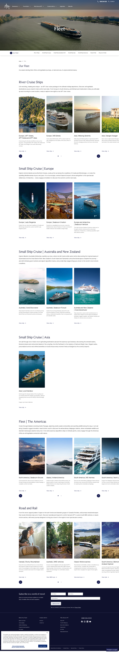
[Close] (47, 632)
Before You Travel (23, 617)
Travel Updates (21, 622)
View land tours (78, 577)
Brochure (41, 620)
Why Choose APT (64, 617)
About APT (62, 620)
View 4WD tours (51, 577)
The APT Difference (64, 622)
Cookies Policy (66, 648)
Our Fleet (62, 629)
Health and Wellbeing (23, 625)
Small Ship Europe (46, 53)
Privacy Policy (78, 607)
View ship (21, 151)
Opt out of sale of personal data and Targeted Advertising (18, 646)
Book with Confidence (64, 625)
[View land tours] (87, 540)
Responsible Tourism (64, 631)
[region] (25, 640)
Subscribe (70, 6)
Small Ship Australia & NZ (59, 53)
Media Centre (62, 627)
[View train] (32, 540)
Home (20, 61)
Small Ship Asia (71, 53)
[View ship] (32, 114)
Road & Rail (93, 53)
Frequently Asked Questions (24, 627)
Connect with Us (43, 617)
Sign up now (55, 603)
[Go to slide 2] (61, 156)
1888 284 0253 (103, 1)
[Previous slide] (20, 156)
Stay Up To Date (102, 53)
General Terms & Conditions (56, 648)
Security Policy (74, 648)
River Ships (36, 53)
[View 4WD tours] (59, 540)
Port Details (21, 629)
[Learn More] (82, 621)
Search (112, 1)
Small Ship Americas (83, 53)
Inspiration (62, 6)
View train (21, 577)
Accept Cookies (42, 646)
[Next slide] (98, 156)
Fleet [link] (25, 61)
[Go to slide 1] (58, 156)
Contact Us (42, 622)
